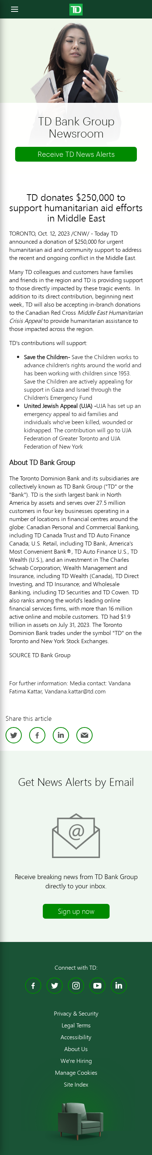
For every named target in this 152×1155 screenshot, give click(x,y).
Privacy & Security (76, 1013)
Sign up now (76, 911)
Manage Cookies (76, 1072)
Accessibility (76, 1037)
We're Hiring (76, 1061)
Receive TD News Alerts (76, 154)
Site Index (76, 1084)
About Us (76, 1049)
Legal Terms (76, 1025)
